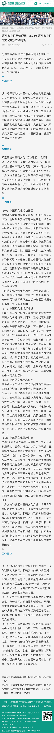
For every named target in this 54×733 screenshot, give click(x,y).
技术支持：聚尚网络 (9, 727)
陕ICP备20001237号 (26, 727)
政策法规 (20, 28)
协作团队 (48, 702)
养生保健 (31, 706)
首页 (12, 28)
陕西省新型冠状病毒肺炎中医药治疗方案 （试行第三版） (26, 679)
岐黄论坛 (40, 706)
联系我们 (48, 706)
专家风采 (40, 702)
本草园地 (23, 706)
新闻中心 (31, 702)
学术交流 (23, 702)
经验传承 (6, 706)
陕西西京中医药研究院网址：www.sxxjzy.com (21, 731)
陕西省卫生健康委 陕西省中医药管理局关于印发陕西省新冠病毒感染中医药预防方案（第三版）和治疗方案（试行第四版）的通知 (26, 689)
